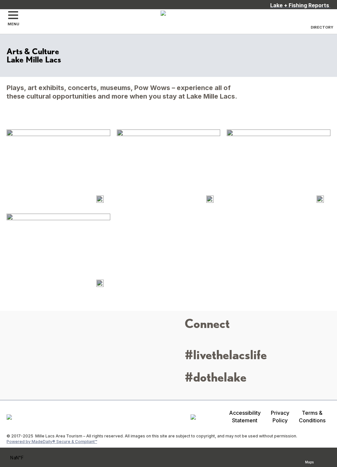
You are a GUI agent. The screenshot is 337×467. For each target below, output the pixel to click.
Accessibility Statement (245, 416)
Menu (13, 24)
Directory (322, 27)
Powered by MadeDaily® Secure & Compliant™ (52, 441)
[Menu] (13, 15)
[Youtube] (223, 341)
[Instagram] (189, 341)
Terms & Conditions (312, 416)
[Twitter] (212, 341)
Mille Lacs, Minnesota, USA (26, 458)
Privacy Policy (280, 416)
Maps (309, 461)
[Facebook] (201, 341)
